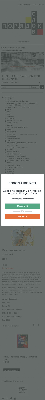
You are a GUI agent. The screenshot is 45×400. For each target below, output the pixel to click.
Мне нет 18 (22, 217)
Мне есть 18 (22, 206)
